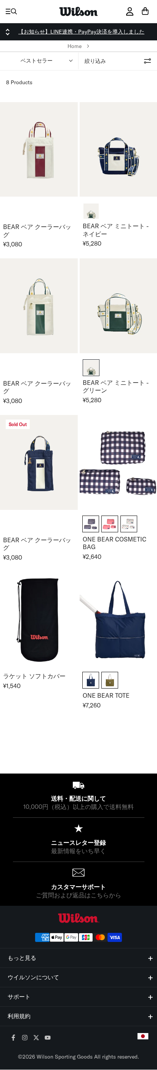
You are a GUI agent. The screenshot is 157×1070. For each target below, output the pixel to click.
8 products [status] (19, 82)
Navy (91, 524)
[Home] (78, 11)
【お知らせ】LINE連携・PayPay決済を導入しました (81, 31)
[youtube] (47, 1038)
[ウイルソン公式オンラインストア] (78, 918)
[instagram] (25, 1038)
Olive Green (110, 680)
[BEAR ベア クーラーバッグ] (39, 149)
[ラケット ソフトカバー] (39, 619)
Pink (110, 524)
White (129, 524)
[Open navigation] (11, 11)
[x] (36, 1038)
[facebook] (13, 1038)
